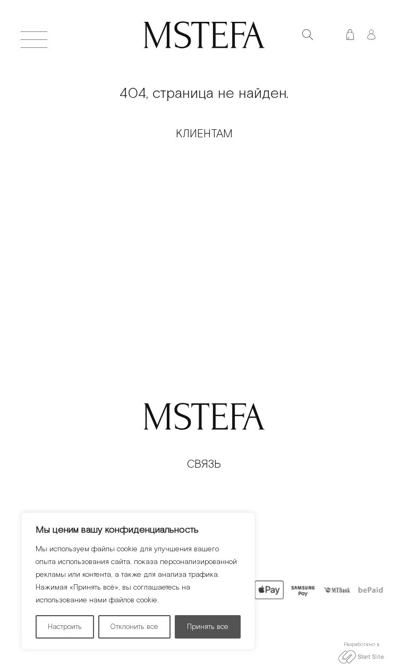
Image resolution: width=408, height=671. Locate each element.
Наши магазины (298, 196)
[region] (138, 581)
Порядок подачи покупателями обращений (110, 178)
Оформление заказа (110, 159)
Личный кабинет (110, 250)
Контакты (297, 178)
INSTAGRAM (204, 509)
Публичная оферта (110, 214)
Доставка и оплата (110, 196)
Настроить (65, 627)
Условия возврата (110, 232)
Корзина (298, 214)
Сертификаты (298, 232)
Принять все (207, 627)
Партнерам (298, 159)
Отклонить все (134, 627)
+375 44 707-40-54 (204, 490)
